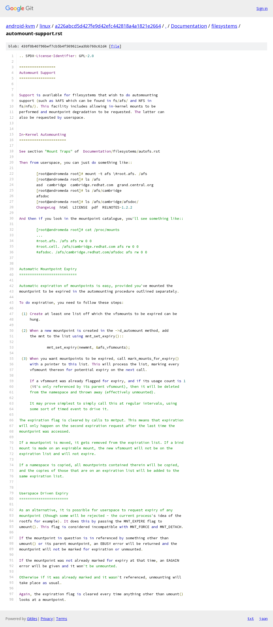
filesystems (224, 26)
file (115, 46)
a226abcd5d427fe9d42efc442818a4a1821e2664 (108, 26)
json (263, 618)
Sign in (262, 8)
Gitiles (32, 618)
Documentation (189, 26)
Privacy (47, 618)
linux (44, 26)
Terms (61, 618)
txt (250, 618)
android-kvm (20, 26)
